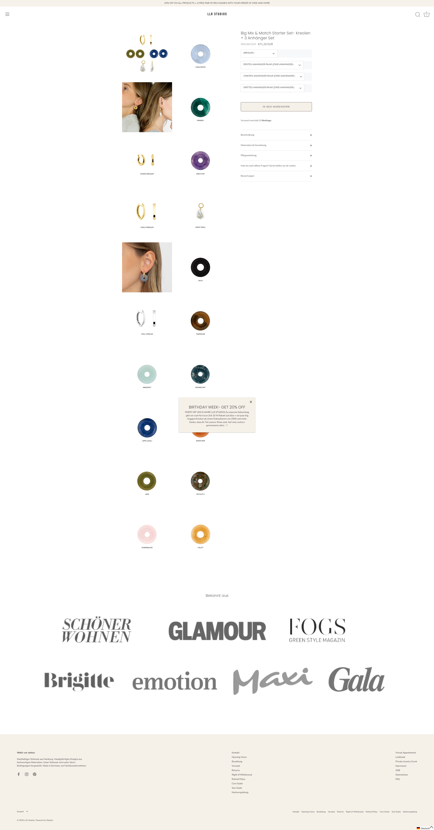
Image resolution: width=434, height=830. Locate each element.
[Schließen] (251, 402)
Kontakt (236, 752)
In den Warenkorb (276, 106)
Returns (236, 770)
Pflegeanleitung (249, 155)
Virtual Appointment (406, 752)
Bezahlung (237, 761)
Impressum (401, 765)
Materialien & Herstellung (253, 145)
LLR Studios (29, 820)
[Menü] (7, 14)
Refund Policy (238, 779)
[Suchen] (417, 14)
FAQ (398, 779)
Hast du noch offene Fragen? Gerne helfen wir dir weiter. (268, 165)
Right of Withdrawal (242, 774)
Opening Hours (239, 757)
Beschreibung (247, 134)
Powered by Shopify (44, 820)
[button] (425, 828)
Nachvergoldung (240, 792)
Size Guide (237, 787)
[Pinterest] (34, 774)
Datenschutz (402, 774)
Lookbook (400, 757)
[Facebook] (18, 774)
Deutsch (20, 812)
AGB (398, 770)
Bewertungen (247, 175)
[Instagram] (26, 774)
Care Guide (237, 783)
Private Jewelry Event (406, 761)
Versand (236, 765)
